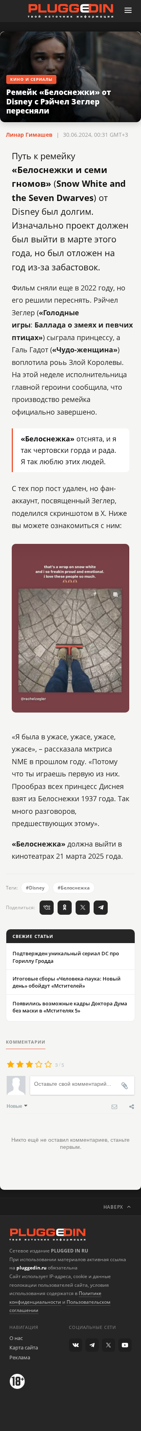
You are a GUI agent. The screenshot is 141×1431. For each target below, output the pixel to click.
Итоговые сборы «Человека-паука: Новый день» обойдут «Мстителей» (67, 982)
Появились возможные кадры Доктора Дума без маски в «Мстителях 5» (70, 1007)
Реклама (19, 1357)
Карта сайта (23, 1347)
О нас (16, 1338)
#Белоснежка (74, 887)
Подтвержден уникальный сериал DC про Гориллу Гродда (66, 957)
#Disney (35, 887)
